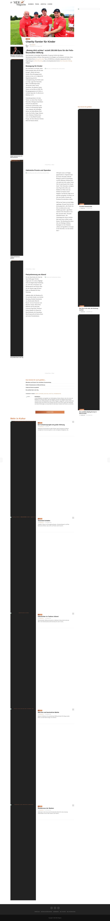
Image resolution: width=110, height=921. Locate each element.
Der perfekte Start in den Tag (16, 357)
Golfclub (46, 393)
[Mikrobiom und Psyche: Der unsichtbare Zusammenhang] (16, 54)
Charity (37, 393)
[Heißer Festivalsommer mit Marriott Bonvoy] (16, 59)
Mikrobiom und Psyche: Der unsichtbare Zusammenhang (16, 56)
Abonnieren (56, 911)
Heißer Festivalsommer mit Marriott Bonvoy (16, 157)
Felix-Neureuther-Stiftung (66, 61)
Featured (41, 393)
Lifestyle (43, 4)
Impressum (37, 911)
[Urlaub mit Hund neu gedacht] (16, 160)
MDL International (71, 911)
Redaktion (33, 44)
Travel (37, 4)
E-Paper (50, 4)
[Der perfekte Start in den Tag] (16, 260)
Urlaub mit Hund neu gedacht (15, 257)
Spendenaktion (57, 393)
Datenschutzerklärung (46, 911)
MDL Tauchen (63, 911)
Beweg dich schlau (40, 59)
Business (31, 4)
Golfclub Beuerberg (38, 61)
